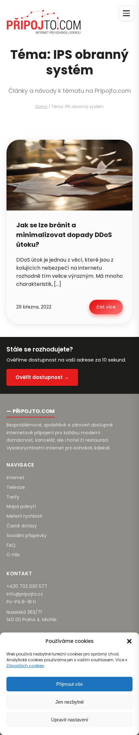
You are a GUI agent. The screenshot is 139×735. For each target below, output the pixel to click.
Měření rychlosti (24, 516)
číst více (106, 307)
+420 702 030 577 (26, 586)
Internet (15, 477)
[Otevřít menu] (126, 13)
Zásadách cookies (25, 665)
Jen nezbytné (69, 702)
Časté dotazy (21, 526)
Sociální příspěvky (26, 535)
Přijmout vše (69, 684)
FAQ (11, 545)
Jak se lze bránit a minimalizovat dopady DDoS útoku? (64, 235)
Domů (42, 106)
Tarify (12, 497)
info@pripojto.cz (24, 594)
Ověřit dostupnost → (42, 377)
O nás (13, 554)
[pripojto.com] (43, 16)
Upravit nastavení (69, 719)
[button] (129, 641)
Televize (15, 487)
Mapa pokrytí (21, 506)
